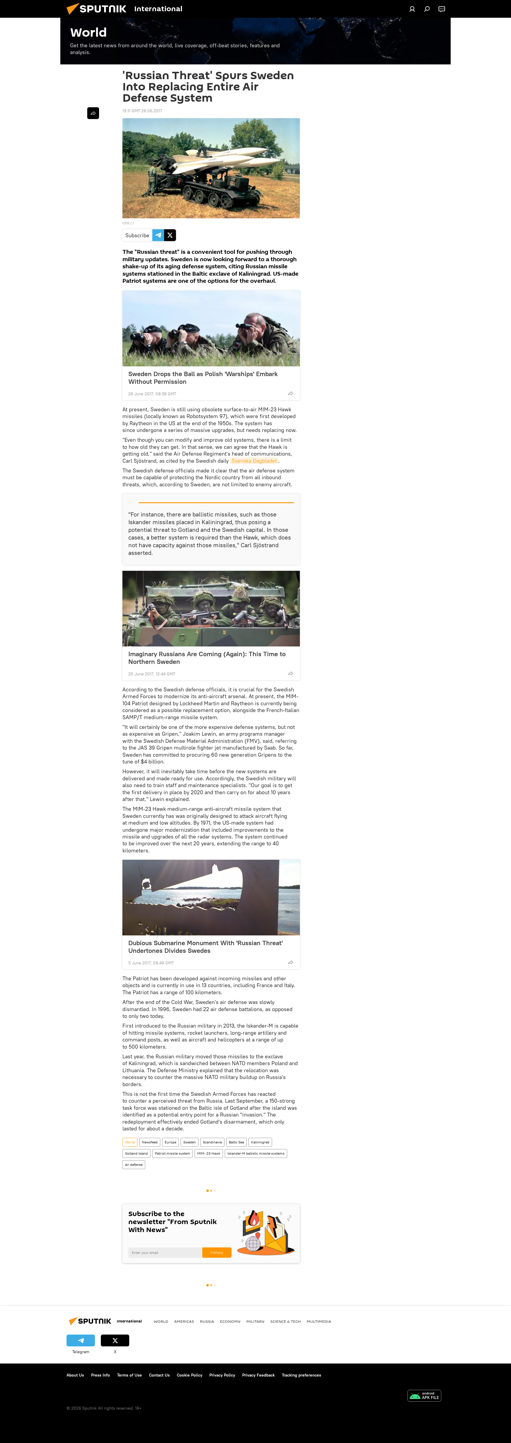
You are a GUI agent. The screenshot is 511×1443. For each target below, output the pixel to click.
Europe (170, 1142)
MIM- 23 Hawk (208, 1153)
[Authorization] (412, 9)
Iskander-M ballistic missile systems (255, 1153)
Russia (207, 1321)
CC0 (125, 223)
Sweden (189, 1142)
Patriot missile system (172, 1153)
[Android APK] (424, 1396)
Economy (230, 1321)
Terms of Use (129, 1375)
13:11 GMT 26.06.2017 (142, 110)
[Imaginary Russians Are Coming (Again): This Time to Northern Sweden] (211, 608)
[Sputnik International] (98, 16)
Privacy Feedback (258, 1375)
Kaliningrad (260, 1142)
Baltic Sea (236, 1142)
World (130, 1142)
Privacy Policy (222, 1375)
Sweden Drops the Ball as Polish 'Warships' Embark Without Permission (203, 377)
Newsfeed (150, 1142)
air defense (134, 1164)
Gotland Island (136, 1153)
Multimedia (319, 1321)
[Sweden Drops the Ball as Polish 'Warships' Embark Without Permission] (211, 328)
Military (255, 1321)
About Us (75, 1375)
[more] (291, 393)
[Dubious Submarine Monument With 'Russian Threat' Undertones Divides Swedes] (211, 897)
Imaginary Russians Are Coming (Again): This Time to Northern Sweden (207, 657)
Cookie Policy (189, 1375)
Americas (184, 1321)
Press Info (100, 1375)
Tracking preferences (301, 1375)
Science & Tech (285, 1321)
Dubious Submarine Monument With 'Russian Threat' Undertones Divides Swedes (205, 946)
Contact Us (159, 1375)
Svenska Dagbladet (254, 460)
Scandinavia (212, 1142)
